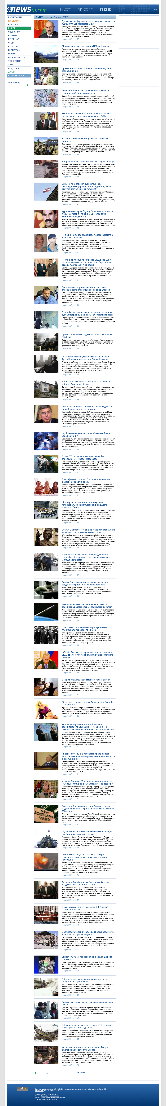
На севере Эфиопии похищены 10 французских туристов (86, 139)
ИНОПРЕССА (14, 50)
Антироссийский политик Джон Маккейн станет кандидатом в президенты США (86, 883)
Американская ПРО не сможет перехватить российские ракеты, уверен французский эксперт (87, 605)
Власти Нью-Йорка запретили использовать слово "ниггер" (88, 1003)
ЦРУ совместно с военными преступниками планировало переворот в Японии (84, 628)
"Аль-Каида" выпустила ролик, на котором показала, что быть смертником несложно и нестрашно (84, 857)
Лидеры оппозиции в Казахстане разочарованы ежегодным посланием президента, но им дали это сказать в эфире (88, 756)
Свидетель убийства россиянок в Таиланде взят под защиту (87, 958)
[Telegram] (109, 9)
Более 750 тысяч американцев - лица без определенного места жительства (83, 457)
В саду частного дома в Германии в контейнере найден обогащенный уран (86, 382)
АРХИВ (11, 72)
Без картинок (54, 1096)
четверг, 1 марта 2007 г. (57, 17)
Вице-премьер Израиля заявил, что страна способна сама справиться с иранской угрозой (86, 288)
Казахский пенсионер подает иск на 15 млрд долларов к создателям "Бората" (85, 1048)
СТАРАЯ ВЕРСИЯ (16, 76)
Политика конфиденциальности (46, 1099)
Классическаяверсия (88, 9)
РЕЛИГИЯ (12, 35)
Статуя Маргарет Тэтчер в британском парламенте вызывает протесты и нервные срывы (88, 531)
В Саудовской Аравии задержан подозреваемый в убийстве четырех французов (88, 933)
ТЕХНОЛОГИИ (14, 61)
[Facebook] (101, 9)
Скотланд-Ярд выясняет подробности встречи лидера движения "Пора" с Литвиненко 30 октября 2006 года (88, 808)
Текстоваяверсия (67, 9)
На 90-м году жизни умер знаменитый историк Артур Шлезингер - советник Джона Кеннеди (85, 357)
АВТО (10, 65)
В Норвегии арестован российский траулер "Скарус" (88, 161)
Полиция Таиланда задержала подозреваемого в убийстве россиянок (87, 236)
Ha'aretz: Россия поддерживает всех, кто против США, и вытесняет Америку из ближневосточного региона (87, 655)
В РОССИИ (13, 24)
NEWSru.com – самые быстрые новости (49, 1097)
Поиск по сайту (13, 83)
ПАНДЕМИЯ (13, 21)
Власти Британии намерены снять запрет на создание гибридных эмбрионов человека (85, 583)
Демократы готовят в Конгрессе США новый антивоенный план (85, 908)
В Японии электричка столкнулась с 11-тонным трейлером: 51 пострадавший (86, 1026)
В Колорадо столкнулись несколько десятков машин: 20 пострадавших (85, 980)
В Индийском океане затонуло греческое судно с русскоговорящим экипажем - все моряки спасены (88, 313)
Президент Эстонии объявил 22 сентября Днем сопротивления (86, 69)
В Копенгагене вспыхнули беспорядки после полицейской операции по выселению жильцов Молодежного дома (86, 557)
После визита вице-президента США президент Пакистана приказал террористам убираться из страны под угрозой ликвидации (86, 262)
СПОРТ (11, 43)
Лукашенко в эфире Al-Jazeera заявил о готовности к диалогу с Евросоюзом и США (88, 22)
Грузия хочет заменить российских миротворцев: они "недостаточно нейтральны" (87, 832)
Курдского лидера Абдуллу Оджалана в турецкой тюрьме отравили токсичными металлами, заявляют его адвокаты (87, 214)
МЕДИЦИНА (13, 68)
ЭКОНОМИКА (14, 32)
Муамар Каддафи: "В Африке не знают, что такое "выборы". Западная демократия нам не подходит (87, 782)
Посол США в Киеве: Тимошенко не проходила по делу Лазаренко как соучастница (87, 407)
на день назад (42, 1073)
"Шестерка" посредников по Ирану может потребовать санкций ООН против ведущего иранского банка (84, 505)
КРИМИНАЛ (13, 39)
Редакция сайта (52, 1094)
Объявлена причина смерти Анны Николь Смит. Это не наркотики (88, 703)
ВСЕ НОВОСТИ (15, 17)
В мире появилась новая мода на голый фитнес (86, 679)
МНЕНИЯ (12, 54)
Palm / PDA (44, 1096)
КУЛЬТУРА (13, 46)
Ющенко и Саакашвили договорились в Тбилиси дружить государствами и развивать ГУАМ (86, 114)
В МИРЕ (11, 28)
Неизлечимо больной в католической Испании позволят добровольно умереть (85, 91)
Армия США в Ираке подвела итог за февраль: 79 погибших (87, 335)
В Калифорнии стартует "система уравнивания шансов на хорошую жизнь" (86, 480)
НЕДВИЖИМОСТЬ (16, 57)
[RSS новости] (105, 9)
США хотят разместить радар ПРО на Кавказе (85, 46)
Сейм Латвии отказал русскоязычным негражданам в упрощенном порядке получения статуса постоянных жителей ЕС (87, 186)
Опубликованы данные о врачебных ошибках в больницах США (86, 434)
